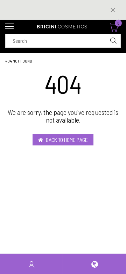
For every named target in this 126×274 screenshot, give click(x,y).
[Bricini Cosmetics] (63, 26)
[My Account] (31, 263)
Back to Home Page (67, 139)
